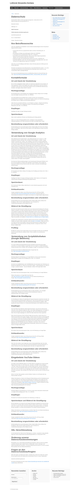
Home (13, 13)
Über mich (16, 7)
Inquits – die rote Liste (57, 24)
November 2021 (35, 478)
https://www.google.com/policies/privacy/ (21, 251)
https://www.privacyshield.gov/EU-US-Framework (26, 193)
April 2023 (34, 475)
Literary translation (59, 7)
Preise (31, 7)
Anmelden (55, 34)
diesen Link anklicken (36, 220)
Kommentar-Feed (56, 37)
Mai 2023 (34, 474)
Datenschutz (51, 7)
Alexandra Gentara (15, 489)
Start (12, 7)
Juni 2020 (34, 479)
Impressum (45, 7)
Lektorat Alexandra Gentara (22, 3)
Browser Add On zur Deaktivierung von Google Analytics (37, 216)
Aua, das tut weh (56, 25)
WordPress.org (56, 38)
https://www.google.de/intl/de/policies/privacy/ (28, 411)
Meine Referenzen (37, 7)
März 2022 (34, 477)
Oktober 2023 (35, 473)
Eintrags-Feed (56, 36)
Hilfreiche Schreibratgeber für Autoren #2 (60, 474)
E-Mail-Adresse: (13, 477)
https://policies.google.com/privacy (29, 382)
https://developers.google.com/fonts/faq (21, 276)
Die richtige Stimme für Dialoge (59, 17)
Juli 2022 (34, 476)
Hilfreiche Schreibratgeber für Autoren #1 (60, 475)
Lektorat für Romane (24, 7)
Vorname (12, 474)
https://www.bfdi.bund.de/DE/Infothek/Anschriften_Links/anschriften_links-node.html (30, 74)
